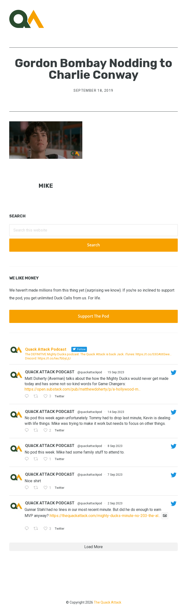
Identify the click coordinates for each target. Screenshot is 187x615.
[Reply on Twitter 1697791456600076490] (27, 529)
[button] (174, 19)
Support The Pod (93, 316)
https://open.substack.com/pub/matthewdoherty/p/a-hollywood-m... (82, 389)
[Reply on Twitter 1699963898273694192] (27, 459)
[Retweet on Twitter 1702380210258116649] (37, 430)
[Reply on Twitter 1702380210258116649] (27, 430)
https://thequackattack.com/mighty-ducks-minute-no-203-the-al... (105, 515)
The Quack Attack (107, 602)
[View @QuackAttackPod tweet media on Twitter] (165, 515)
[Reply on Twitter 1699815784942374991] (27, 488)
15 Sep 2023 (116, 372)
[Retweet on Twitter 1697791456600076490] (37, 529)
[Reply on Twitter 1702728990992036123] (27, 396)
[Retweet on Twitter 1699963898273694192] (37, 459)
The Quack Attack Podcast (33, 19)
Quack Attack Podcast (50, 372)
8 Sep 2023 (115, 446)
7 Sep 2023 (115, 474)
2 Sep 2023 (115, 503)
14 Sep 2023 (116, 412)
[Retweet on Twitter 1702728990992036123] (37, 396)
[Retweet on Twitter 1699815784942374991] (37, 488)
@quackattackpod (89, 372)
